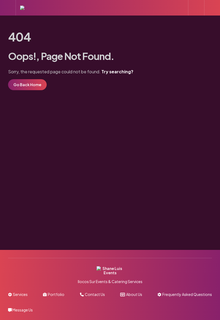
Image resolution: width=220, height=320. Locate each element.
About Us (133, 294)
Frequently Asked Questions (186, 294)
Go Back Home (27, 84)
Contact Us (94, 294)
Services (20, 294)
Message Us (22, 309)
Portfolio (55, 294)
